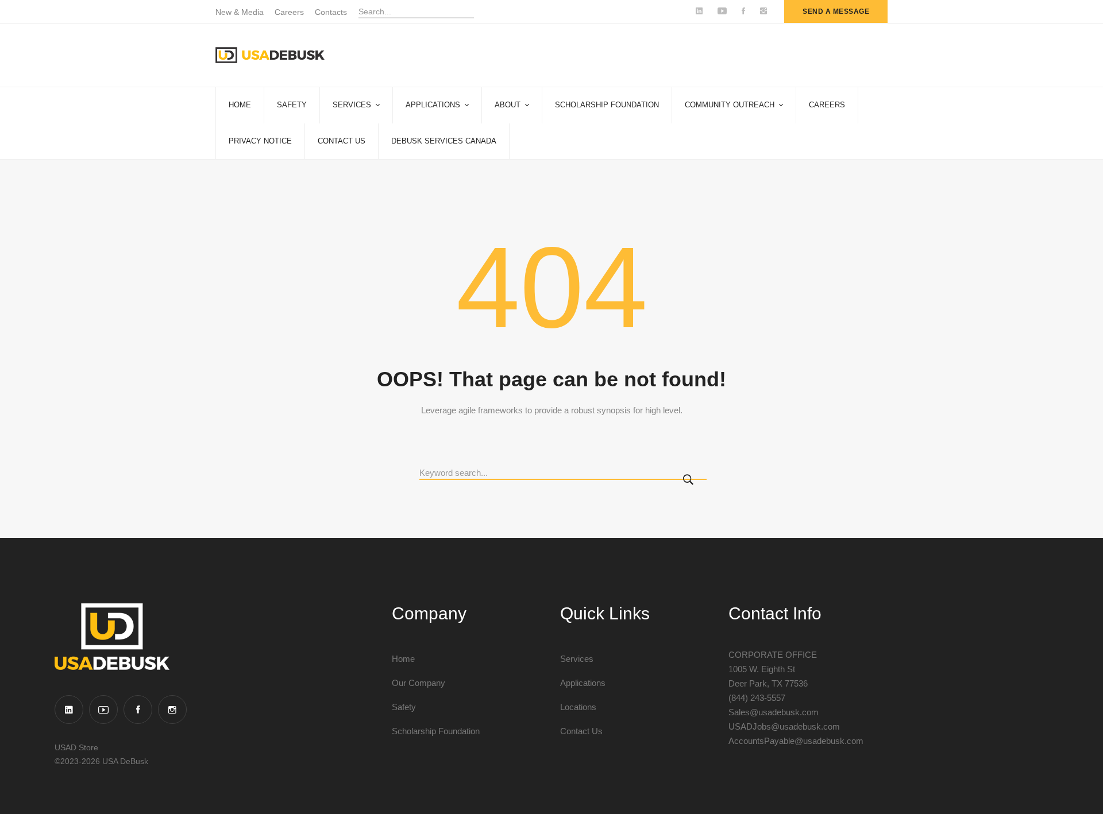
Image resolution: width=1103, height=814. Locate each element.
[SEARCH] (690, 480)
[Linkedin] (69, 709)
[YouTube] (103, 709)
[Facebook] (138, 709)
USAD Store (76, 747)
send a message (836, 11)
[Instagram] (172, 709)
